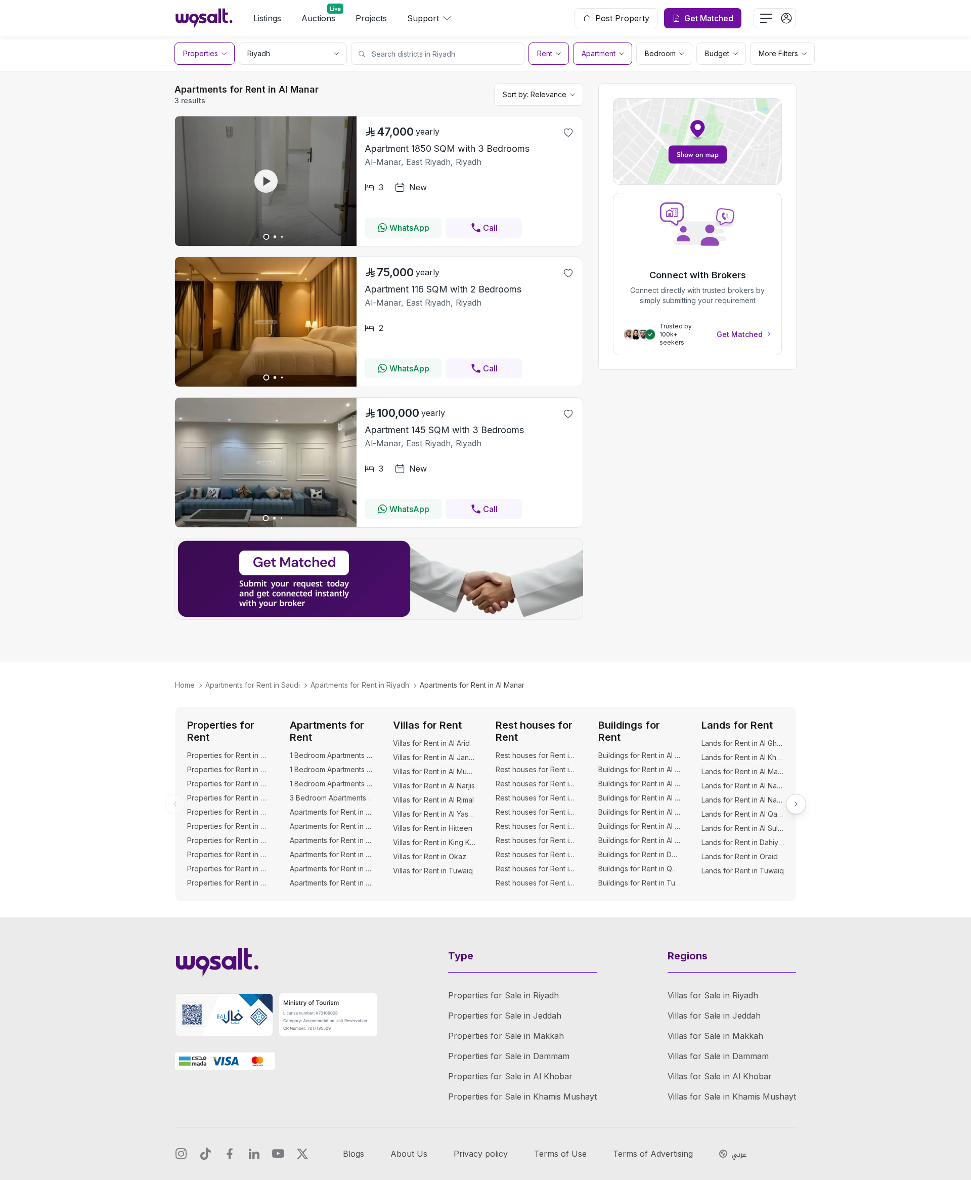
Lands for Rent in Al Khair (742, 757)
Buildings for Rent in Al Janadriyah (639, 769)
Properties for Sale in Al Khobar (510, 1076)
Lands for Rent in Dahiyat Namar (742, 842)
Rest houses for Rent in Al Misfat (537, 840)
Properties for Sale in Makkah (506, 1036)
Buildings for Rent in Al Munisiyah (639, 797)
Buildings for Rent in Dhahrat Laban (639, 854)
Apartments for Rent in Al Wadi (331, 882)
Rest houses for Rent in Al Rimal (537, 868)
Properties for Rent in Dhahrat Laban (228, 882)
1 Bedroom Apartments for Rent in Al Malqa (331, 769)
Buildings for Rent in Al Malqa (639, 783)
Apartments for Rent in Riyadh (360, 685)
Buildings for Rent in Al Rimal (639, 812)
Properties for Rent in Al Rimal (228, 840)
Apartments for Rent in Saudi (252, 685)
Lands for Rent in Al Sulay (742, 828)
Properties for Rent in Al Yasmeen (228, 868)
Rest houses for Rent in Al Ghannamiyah (537, 797)
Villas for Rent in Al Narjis (434, 785)
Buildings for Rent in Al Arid (639, 755)
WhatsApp (409, 228)
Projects (371, 18)
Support (423, 18)
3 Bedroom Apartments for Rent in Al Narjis (331, 797)
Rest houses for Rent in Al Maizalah (537, 826)
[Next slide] (796, 804)
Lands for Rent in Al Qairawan (742, 814)
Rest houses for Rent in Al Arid (537, 755)
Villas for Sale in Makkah (715, 1036)
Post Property (622, 18)
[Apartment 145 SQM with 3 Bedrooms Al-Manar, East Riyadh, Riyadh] (266, 524)
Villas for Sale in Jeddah (714, 1015)
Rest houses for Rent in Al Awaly (537, 769)
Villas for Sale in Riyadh (713, 995)
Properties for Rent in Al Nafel (228, 812)
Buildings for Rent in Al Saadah (639, 826)
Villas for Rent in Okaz (429, 856)
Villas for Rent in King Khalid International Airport (434, 842)
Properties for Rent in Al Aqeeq (228, 755)
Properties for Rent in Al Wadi (228, 854)
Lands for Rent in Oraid (739, 856)
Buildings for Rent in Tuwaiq (639, 882)
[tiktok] (205, 1154)
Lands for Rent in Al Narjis (742, 799)
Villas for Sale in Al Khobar (720, 1076)
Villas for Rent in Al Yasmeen (434, 814)
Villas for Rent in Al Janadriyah (434, 757)
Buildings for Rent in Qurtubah (639, 868)
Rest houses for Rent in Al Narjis (537, 854)
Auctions (318, 18)
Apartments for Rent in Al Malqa (331, 840)
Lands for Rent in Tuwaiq (742, 870)
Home (185, 685)
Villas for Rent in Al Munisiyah (434, 771)
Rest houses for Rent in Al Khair (537, 812)
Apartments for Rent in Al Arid (331, 826)
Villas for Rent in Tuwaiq (433, 870)
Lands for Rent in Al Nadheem (742, 785)
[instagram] (181, 1154)
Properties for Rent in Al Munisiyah (228, 797)
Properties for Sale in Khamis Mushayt (522, 1096)
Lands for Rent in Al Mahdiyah (742, 771)
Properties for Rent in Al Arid (228, 769)
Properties (200, 53)
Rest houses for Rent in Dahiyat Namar (537, 882)
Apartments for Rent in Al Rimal (331, 868)
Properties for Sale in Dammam (508, 1056)
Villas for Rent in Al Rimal (433, 799)
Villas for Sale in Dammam (718, 1056)
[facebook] (230, 1154)
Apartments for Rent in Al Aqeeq (331, 812)
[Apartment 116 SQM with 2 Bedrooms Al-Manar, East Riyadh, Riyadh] (266, 383)
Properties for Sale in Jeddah (504, 1015)
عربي (739, 1155)
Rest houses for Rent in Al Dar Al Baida (537, 783)
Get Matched (740, 334)
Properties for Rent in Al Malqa (228, 783)
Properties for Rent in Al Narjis (228, 826)
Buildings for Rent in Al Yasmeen (639, 840)
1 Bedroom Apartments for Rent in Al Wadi (331, 783)
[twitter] (302, 1154)
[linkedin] (254, 1154)
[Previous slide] (175, 804)
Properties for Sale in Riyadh (503, 995)
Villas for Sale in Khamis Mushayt (732, 1096)
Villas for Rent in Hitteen (432, 828)
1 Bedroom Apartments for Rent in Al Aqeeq (331, 755)
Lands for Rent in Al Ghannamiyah (742, 743)
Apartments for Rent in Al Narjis (331, 854)
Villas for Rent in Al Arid (431, 743)
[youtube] (278, 1154)
